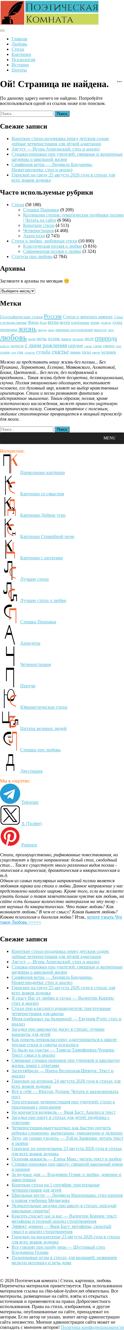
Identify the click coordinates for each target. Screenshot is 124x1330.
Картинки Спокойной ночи (47, 536)
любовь (13, 337)
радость (17, 346)
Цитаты (19, 69)
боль (43, 323)
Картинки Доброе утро (42, 515)
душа (117, 322)
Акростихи (34, 235)
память (66, 339)
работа (5, 346)
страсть (30, 352)
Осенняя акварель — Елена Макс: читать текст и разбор (67, 1158)
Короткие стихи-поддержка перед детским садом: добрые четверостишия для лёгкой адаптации (60, 141)
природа (106, 338)
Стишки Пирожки (41, 209)
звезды (42, 330)
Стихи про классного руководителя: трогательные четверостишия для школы (61, 1011)
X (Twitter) (31, 823)
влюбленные (80, 323)
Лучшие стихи (34, 579)
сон (13, 352)
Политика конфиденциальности (92, 1327)
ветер (65, 322)
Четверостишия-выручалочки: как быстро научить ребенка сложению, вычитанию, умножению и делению (67, 1130)
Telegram (29, 802)
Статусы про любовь (32, 256)
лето (111, 330)
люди (31, 339)
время (95, 323)
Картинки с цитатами (41, 557)
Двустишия (31, 771)
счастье (60, 352)
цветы (96, 352)
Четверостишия (38, 230)
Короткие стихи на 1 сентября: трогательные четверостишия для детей (56, 1187)
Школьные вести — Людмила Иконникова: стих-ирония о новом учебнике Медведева (67, 1198)
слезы (88, 346)
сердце (75, 345)
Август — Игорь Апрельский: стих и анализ (55, 148)
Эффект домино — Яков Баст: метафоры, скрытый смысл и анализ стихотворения (61, 1229)
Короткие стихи (39, 225)
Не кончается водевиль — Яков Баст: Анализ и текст (64, 1112)
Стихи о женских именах (88, 316)
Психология (23, 59)
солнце (5, 352)
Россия (53, 316)
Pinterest (29, 844)
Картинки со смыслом (42, 493)
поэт (89, 338)
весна (53, 322)
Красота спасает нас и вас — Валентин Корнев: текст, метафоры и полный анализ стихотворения (65, 1219)
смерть (108, 346)
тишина (75, 352)
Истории (20, 64)
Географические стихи (21, 317)
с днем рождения (46, 345)
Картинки (21, 54)
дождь (106, 323)
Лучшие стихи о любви (43, 600)
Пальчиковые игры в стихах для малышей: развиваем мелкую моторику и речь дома (64, 1260)
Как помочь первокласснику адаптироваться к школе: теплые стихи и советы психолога (64, 1042)
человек (108, 351)
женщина (8, 329)
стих (20, 352)
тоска (86, 352)
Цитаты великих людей (43, 728)
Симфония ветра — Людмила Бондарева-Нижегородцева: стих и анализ (52, 167)
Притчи (27, 685)
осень (54, 338)
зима (51, 330)
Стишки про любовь (40, 749)
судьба (43, 352)
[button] (109, 438)
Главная (19, 38)
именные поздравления (74, 330)
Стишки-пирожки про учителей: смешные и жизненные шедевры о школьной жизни (67, 157)
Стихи (18, 49)
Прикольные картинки (42, 472)
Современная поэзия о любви (52, 251)
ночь (42, 338)
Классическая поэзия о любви (52, 246)
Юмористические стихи (43, 707)
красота (100, 330)
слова (97, 346)
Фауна (33, 322)
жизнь (27, 328)
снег (119, 346)
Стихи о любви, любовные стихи (44, 240)
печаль (77, 339)
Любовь (19, 44)
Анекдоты (30, 643)
